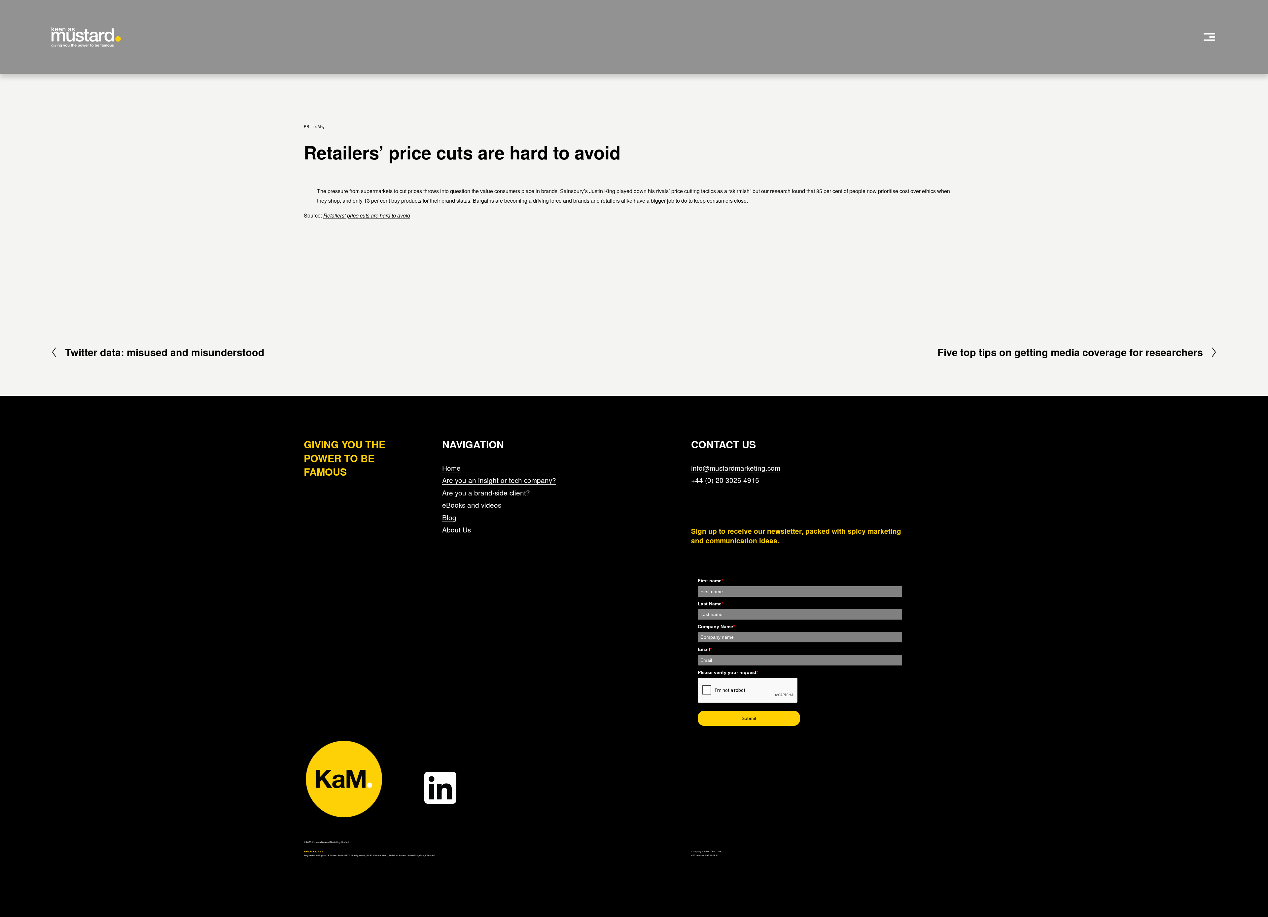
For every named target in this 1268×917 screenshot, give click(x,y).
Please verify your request (728, 672)
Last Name (710, 603)
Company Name (716, 626)
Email (705, 649)
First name (710, 580)
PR (306, 126)
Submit (749, 718)
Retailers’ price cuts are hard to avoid (366, 215)
